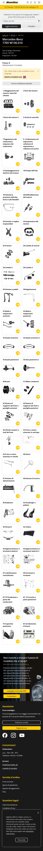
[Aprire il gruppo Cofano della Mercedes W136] (38, 542)
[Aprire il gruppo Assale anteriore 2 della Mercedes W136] (38, 353)
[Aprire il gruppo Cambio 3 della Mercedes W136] (38, 282)
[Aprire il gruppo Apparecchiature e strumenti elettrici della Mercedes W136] (18, 566)
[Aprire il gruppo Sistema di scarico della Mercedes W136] (38, 495)
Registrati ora (21, 728)
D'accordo (21, 840)
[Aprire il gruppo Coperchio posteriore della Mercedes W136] (18, 641)
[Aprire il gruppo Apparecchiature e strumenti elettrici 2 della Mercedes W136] (38, 566)
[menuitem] (5, 35)
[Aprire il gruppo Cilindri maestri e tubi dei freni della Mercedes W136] (18, 447)
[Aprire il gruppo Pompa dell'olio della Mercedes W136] (38, 188)
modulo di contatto (9, 768)
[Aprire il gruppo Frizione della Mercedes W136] (18, 260)
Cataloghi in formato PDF (16, 691)
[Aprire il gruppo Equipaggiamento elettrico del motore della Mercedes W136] (18, 188)
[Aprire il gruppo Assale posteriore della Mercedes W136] (18, 374)
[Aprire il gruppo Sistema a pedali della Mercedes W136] (18, 304)
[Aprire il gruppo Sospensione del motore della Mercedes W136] (38, 238)
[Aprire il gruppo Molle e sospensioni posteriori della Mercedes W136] (38, 330)
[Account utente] (31, 2)
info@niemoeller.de (10, 765)
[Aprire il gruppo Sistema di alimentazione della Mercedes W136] (18, 495)
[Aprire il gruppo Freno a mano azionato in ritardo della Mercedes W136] (18, 471)
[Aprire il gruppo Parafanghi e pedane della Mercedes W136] (38, 520)
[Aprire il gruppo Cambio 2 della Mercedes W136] (18, 282)
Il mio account (7, 781)
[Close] (38, 71)
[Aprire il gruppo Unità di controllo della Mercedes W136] (38, 132)
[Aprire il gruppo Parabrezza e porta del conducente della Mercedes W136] (18, 616)
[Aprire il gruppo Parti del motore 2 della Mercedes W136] (18, 132)
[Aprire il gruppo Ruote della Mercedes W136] (18, 396)
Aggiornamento (11, 26)
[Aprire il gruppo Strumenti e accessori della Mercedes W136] (38, 590)
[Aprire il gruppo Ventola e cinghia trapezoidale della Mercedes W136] (18, 238)
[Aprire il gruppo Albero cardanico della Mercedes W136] (38, 396)
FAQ (4, 792)
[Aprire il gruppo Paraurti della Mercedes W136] (18, 542)
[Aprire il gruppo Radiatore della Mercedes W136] (18, 520)
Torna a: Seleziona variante (21, 83)
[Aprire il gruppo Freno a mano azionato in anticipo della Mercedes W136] (38, 447)
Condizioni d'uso (8, 808)
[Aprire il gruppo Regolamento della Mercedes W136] (38, 304)
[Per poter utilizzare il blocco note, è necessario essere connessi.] (35, 2)
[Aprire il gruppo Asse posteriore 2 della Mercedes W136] (38, 374)
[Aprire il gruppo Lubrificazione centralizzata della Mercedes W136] (18, 590)
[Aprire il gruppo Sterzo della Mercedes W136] (38, 471)
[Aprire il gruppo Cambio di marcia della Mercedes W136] (38, 260)
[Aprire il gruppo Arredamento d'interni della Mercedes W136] (38, 641)
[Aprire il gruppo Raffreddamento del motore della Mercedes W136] (38, 214)
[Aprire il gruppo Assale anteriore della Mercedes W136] (18, 353)
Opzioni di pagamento (10, 788)
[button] (4, 2)
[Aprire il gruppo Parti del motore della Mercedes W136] (38, 110)
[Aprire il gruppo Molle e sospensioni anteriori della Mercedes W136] (18, 330)
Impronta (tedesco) (9, 805)
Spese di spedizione (10, 785)
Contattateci (11, 696)
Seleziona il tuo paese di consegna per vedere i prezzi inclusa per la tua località (21, 16)
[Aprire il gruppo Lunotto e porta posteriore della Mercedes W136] (38, 616)
